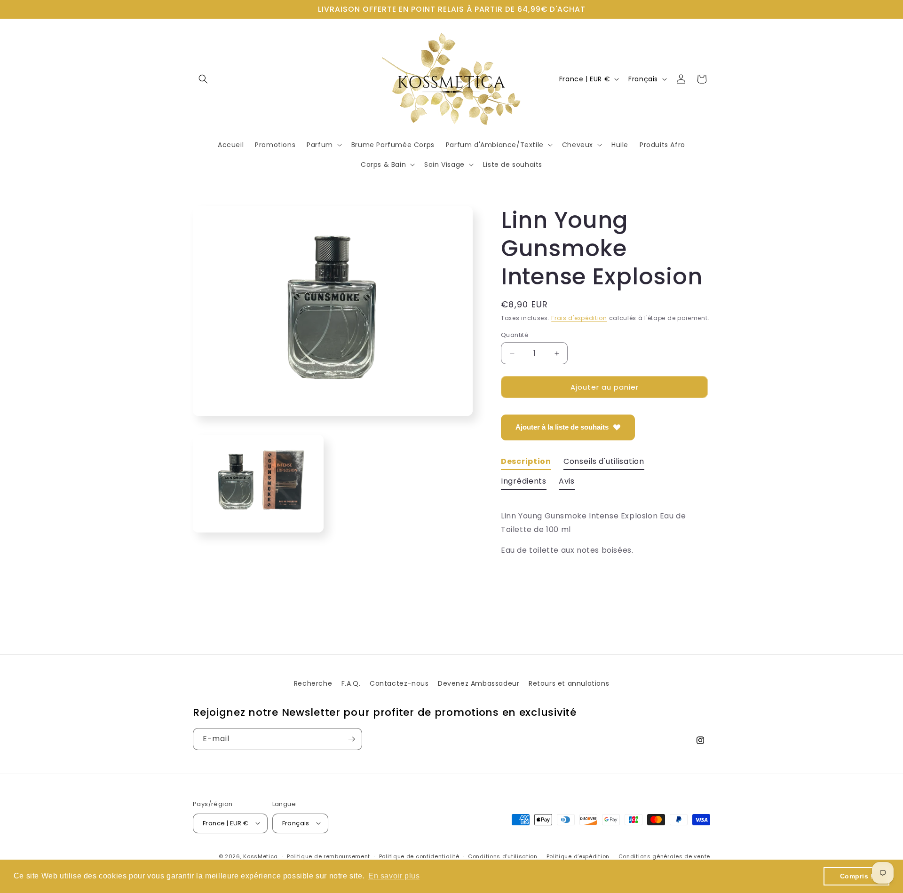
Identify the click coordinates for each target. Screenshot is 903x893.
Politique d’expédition (578, 856)
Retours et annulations (569, 683)
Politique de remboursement (328, 856)
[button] (203, 79)
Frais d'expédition (579, 318)
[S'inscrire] (351, 739)
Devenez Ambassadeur (478, 683)
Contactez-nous (399, 683)
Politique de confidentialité (419, 856)
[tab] (526, 463)
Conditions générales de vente (664, 856)
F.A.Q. (351, 683)
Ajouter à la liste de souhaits (562, 427)
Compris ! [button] (856, 876)
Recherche (313, 683)
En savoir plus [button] (394, 876)
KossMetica (260, 856)
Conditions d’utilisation (503, 856)
